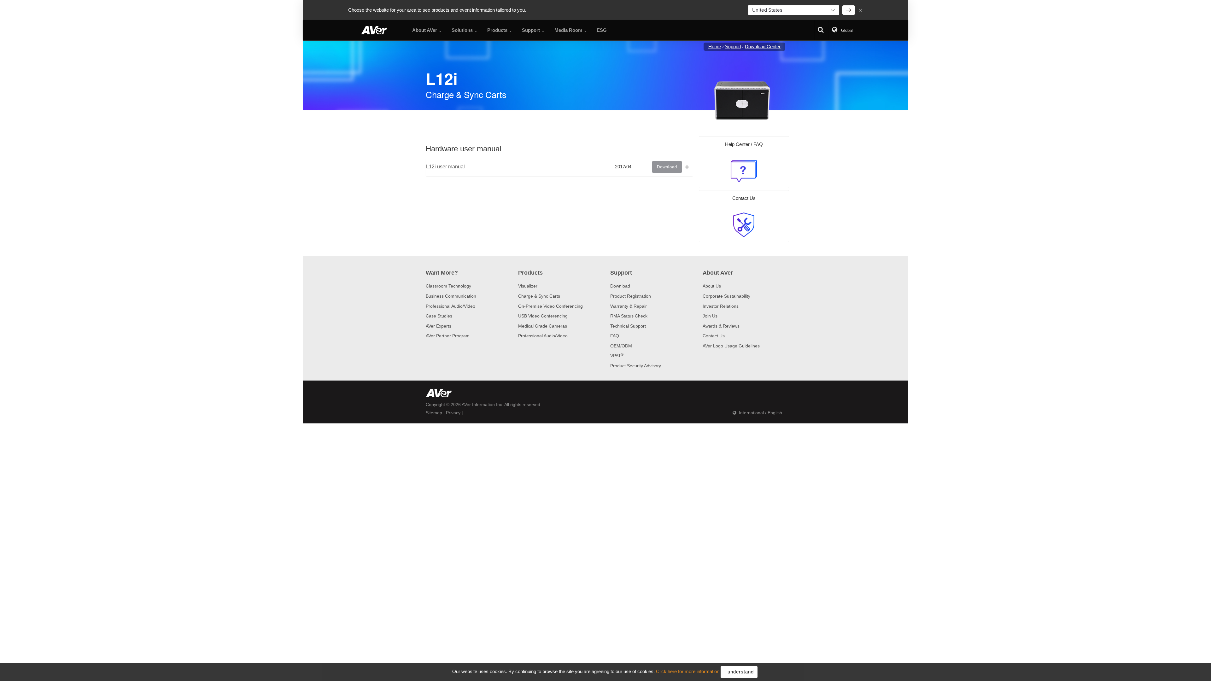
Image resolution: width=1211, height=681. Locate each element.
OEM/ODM (621, 345)
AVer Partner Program (448, 335)
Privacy (453, 412)
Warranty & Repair (628, 306)
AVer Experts (438, 326)
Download (620, 285)
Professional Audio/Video (450, 306)
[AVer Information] (374, 30)
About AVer (718, 273)
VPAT (616, 355)
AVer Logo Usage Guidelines (731, 345)
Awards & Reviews (721, 326)
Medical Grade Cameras (542, 326)
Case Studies (439, 315)
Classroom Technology (448, 285)
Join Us (710, 315)
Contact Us (714, 335)
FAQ (614, 335)
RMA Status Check (628, 315)
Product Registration (630, 296)
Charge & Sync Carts (539, 296)
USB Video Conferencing (543, 315)
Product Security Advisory (635, 365)
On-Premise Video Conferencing (550, 306)
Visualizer (527, 285)
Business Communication (451, 296)
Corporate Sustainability (726, 296)
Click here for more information (687, 671)
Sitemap (434, 412)
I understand (739, 671)
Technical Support (628, 326)
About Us (712, 285)
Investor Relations (721, 306)
